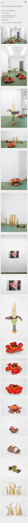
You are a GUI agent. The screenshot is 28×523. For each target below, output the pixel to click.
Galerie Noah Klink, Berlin (9, 15)
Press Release (5, 20)
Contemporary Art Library (12, 6)
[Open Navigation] (25, 2)
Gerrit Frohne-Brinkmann (8, 10)
